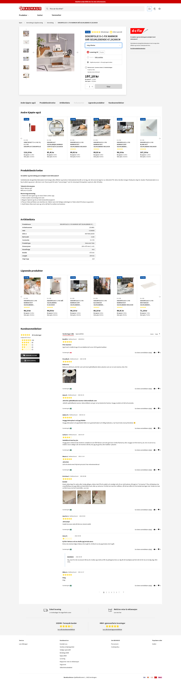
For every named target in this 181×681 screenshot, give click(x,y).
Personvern (114, 644)
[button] (30, 355)
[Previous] (34, 52)
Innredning (50, 23)
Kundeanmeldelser (116, 103)
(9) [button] (32, 342)
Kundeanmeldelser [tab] (31, 328)
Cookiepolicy (115, 647)
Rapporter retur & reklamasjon (69, 662)
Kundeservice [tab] (64, 640)
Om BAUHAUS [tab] (115, 640)
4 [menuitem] (111, 592)
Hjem (20, 23)
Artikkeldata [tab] (28, 219)
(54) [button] (33, 340)
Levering (62, 659)
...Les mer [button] (86, 488)
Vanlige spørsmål (65, 650)
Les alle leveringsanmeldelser (112, 629)
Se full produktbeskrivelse (137, 48)
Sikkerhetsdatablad (66, 667)
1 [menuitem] (103, 592)
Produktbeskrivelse (47, 103)
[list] (111, 376)
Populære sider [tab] (157, 640)
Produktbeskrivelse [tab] (32, 170)
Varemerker (56, 15)
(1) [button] (32, 344)
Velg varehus (99, 57)
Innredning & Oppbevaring (34, 23)
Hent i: (92, 57)
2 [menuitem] (106, 592)
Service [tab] (21, 640)
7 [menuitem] (119, 592)
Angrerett (63, 664)
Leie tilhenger (23, 644)
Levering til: (94, 52)
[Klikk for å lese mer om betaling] (152, 677)
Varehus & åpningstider (67, 647)
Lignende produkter (96, 103)
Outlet (40, 15)
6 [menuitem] (116, 592)
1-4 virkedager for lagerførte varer (60, 612)
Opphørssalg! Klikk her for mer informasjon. (90, 2)
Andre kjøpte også (28, 103)
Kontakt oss (63, 644)
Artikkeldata (65, 103)
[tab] (68, 334)
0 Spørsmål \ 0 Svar (26, 337)
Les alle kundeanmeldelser (66, 629)
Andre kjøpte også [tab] (31, 112)
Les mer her (117, 612)
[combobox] (94, 8)
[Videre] (77, 52)
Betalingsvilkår (64, 653)
